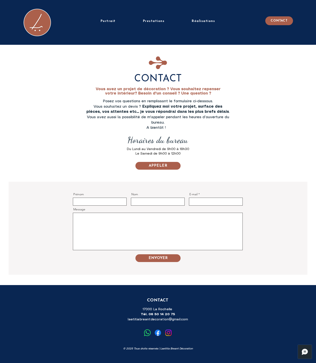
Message (79, 209)
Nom (134, 194)
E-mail (193, 194)
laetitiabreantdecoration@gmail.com (158, 319)
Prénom (78, 194)
